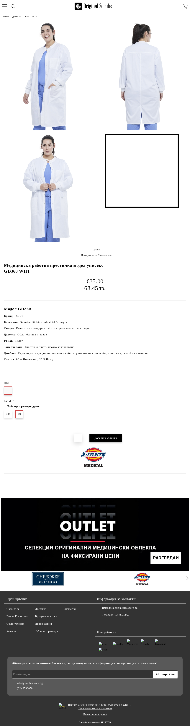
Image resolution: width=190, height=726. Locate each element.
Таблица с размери (46, 631)
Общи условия (15, 623)
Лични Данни (43, 623)
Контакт (11, 631)
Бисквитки (70, 609)
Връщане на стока (46, 616)
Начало (6, 17)
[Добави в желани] (183, 428)
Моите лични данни (95, 714)
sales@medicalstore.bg (124, 607)
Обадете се (12, 609)
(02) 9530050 (121, 615)
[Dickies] (142, 579)
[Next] (187, 578)
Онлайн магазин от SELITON (95, 722)
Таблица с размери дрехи (23, 406)
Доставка (40, 609)
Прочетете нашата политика (95, 708)
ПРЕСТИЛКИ (31, 17)
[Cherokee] (48, 579)
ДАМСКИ (16, 17)
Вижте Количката (16, 616)
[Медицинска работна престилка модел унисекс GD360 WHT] (48, 76)
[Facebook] (102, 622)
